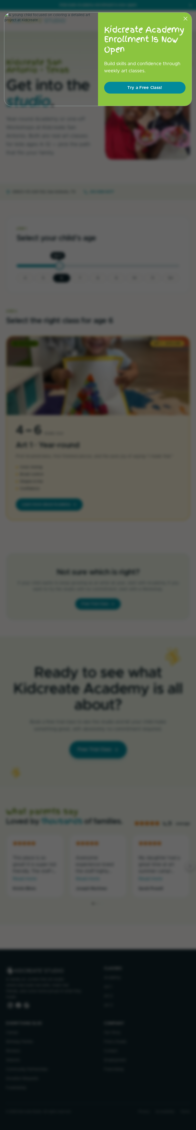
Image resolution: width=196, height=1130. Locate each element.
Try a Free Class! (144, 88)
